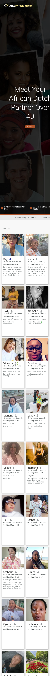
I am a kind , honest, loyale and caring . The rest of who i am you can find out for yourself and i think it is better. (13, 272)
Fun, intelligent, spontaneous (8, 323)
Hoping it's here (8, 423)
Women (34, 218)
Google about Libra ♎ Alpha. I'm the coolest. (34, 323)
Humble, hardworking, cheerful (35, 427)
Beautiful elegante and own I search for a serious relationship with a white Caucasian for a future (37, 481)
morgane (32, 467)
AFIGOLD (32, 311)
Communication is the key (36, 423)
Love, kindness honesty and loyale (13, 267)
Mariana (8, 415)
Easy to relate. (8, 426)
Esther (31, 519)
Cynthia (7, 624)
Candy (31, 415)
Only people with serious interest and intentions (13, 580)
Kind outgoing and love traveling (35, 375)
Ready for (6, 478)
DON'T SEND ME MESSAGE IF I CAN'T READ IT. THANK (37, 319)
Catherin (8, 572)
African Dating (20, 218)
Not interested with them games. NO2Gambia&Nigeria (13, 371)
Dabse (7, 467)
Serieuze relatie (8, 476)
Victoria (8, 363)
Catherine (33, 624)
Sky (5, 259)
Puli (5, 519)
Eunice (31, 572)
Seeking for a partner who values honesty (37, 371)
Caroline (32, 363)
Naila (30, 259)
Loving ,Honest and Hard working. (11, 375)
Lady (6, 311)
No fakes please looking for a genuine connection (37, 267)
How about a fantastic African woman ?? (13, 319)
